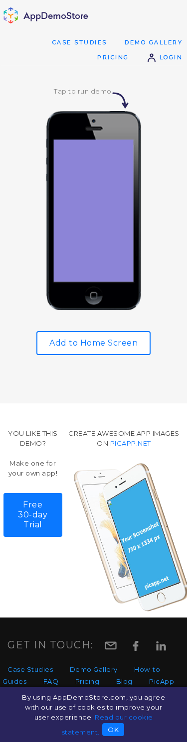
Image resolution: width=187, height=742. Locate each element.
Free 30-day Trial (32, 514)
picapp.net (130, 443)
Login (170, 57)
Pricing (113, 57)
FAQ (51, 681)
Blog (124, 681)
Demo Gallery (154, 42)
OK (113, 730)
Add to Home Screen (93, 343)
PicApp (161, 681)
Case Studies (79, 42)
